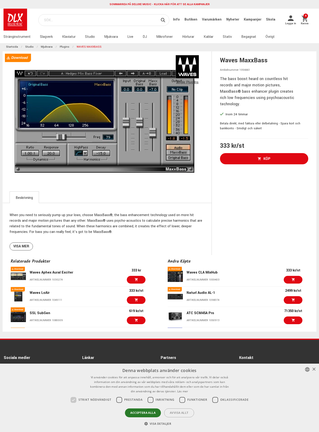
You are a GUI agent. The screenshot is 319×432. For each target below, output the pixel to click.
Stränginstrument (17, 36)
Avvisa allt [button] (179, 413)
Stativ (227, 36)
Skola (270, 19)
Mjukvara (111, 36)
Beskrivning (24, 197)
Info (177, 19)
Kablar (208, 36)
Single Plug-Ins (187, 82)
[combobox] (307, 369)
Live (130, 36)
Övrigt (270, 36)
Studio (90, 36)
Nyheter (233, 19)
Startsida (12, 46)
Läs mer (182, 391)
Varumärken (212, 19)
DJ (145, 36)
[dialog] (159, 398)
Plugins (64, 46)
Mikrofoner (164, 36)
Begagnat (248, 36)
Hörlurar (188, 36)
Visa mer (21, 246)
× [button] (313, 369)
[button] (159, 423)
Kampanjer (253, 19)
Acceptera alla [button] (143, 413)
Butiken (191, 19)
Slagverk (46, 36)
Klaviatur (69, 36)
